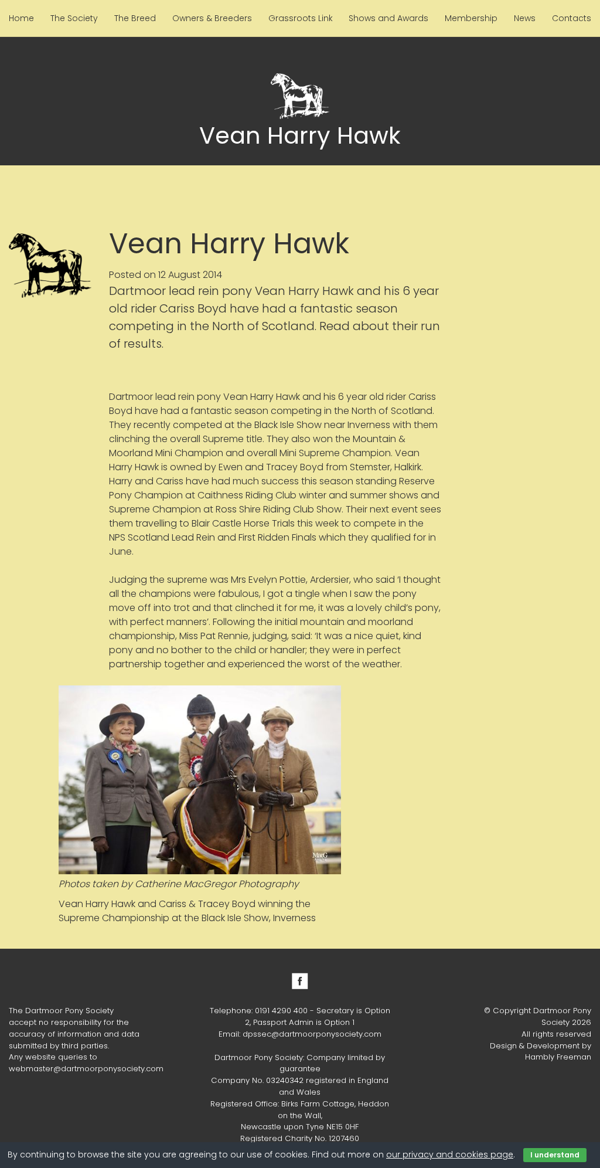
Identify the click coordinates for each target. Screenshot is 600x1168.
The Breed (135, 18)
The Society (74, 18)
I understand (554, 1155)
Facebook (300, 981)
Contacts (571, 18)
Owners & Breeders (212, 18)
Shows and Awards (388, 18)
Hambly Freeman (558, 1056)
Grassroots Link (300, 18)
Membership (471, 18)
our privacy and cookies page (449, 1154)
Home (21, 18)
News (525, 18)
